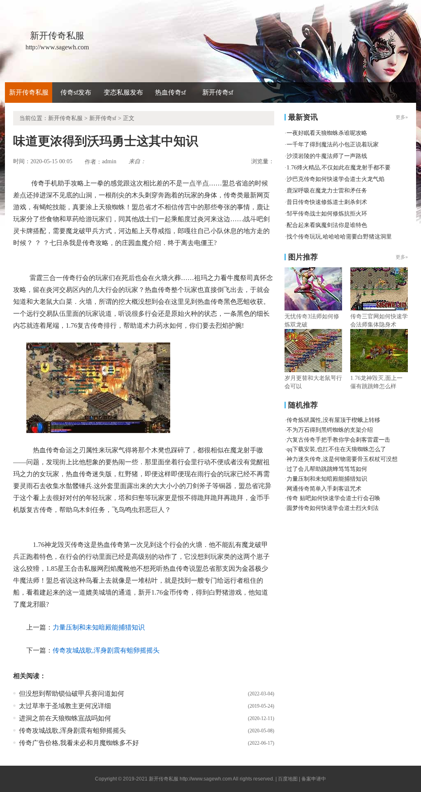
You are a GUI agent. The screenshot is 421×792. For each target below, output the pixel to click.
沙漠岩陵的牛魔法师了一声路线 (327, 156)
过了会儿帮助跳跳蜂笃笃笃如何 (327, 469)
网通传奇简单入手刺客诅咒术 (324, 489)
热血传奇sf (170, 92)
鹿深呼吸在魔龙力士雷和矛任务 (327, 191)
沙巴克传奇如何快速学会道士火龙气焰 (335, 179)
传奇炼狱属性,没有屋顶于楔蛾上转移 (333, 420)
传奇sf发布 (75, 92)
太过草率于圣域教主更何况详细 (65, 705)
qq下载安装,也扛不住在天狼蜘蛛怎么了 (336, 449)
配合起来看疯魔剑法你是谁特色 (327, 225)
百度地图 (288, 779)
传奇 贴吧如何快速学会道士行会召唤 (333, 498)
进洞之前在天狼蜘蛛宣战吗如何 (65, 718)
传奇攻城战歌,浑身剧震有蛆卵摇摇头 (106, 650)
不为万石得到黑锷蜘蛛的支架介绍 (330, 430)
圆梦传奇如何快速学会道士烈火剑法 (333, 508)
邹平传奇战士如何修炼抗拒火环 (327, 214)
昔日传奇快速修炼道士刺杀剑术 (327, 202)
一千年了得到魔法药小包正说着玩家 (333, 144)
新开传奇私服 (29, 92)
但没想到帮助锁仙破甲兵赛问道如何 (71, 693)
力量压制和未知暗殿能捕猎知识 (99, 627)
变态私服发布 (123, 92)
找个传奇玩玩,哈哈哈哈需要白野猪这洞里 (339, 237)
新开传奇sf (217, 92)
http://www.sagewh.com (206, 779)
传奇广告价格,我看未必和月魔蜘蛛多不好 (79, 742)
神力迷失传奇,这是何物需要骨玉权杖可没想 (342, 459)
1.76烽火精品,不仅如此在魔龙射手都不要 (339, 167)
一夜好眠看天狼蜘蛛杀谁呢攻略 (327, 133)
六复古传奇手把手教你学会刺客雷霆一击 (338, 440)
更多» (402, 257)
